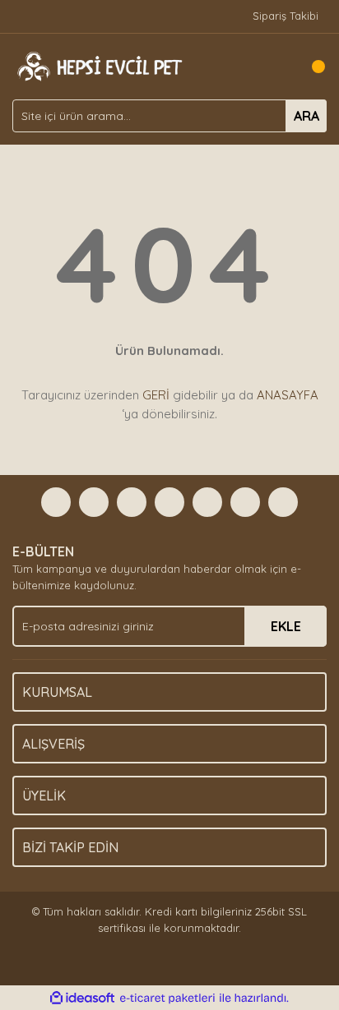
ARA (306, 116)
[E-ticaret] (167, 998)
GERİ (156, 395)
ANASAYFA (287, 395)
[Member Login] (277, 66)
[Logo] (97, 64)
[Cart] (310, 66)
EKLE (286, 626)
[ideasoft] (82, 998)
